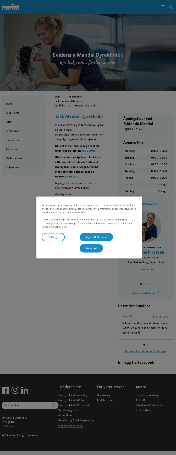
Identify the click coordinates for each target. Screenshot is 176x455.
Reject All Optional (96, 237)
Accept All (91, 248)
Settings (53, 237)
